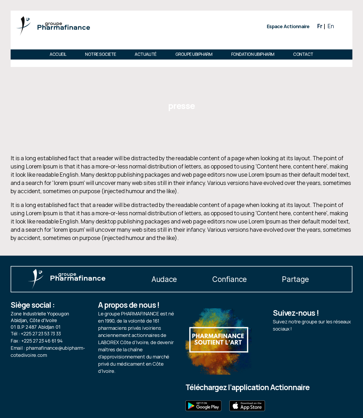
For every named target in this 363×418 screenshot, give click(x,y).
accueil (58, 54)
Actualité (146, 54)
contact (303, 54)
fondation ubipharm (253, 54)
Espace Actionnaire (288, 26)
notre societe (100, 54)
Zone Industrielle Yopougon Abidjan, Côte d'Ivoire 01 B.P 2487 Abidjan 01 (40, 320)
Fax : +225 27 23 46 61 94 (36, 340)
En (331, 26)
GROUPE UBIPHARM (194, 54)
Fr (319, 26)
